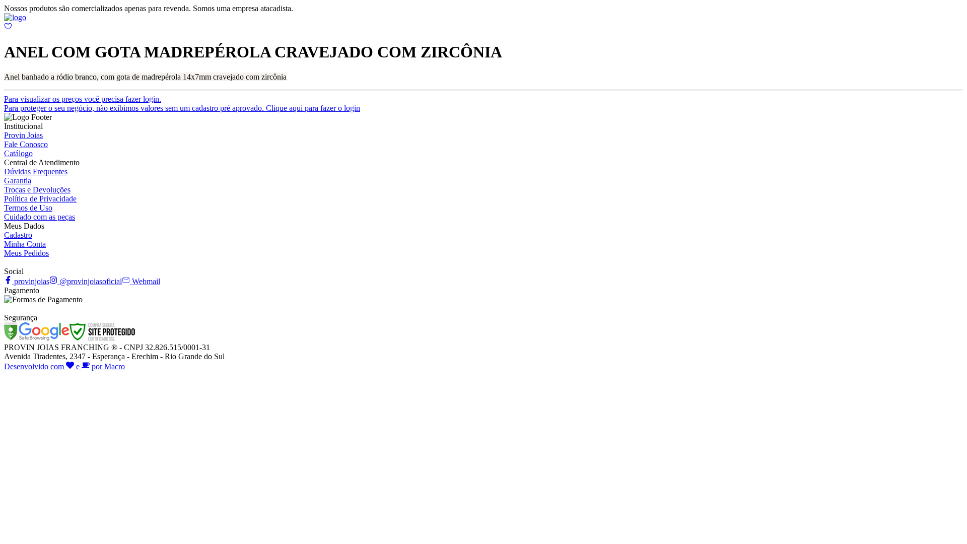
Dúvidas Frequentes (35, 171)
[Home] (15, 17)
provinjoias (30, 281)
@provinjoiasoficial (89, 281)
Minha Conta (25, 244)
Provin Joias (23, 135)
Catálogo (18, 153)
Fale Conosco (26, 144)
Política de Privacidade (40, 198)
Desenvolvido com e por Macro (64, 366)
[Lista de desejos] (8, 27)
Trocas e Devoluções (37, 189)
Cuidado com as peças (39, 217)
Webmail (145, 281)
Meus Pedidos (26, 253)
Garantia (17, 180)
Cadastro (18, 235)
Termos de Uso (28, 207)
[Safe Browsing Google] (37, 338)
